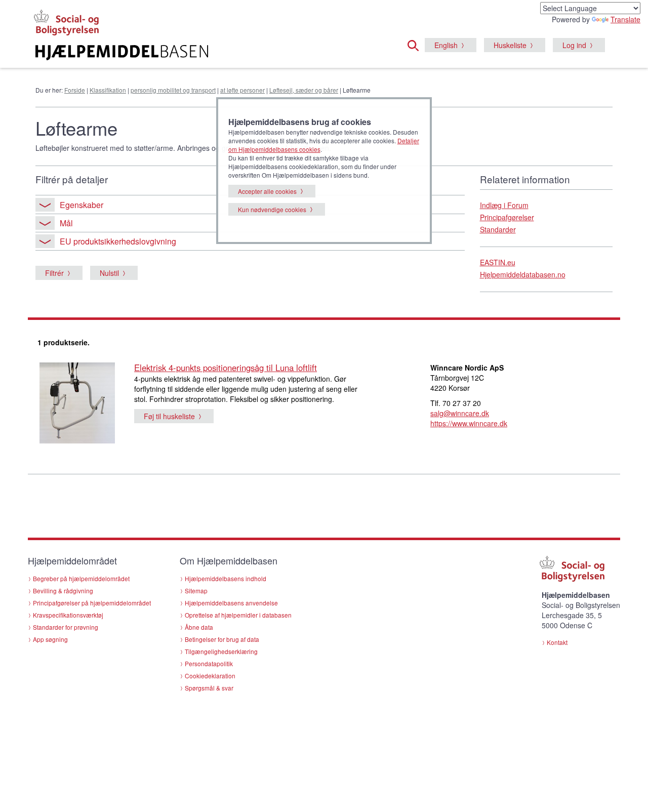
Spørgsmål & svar (209, 687)
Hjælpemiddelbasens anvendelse (231, 602)
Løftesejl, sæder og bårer (303, 90)
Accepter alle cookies (267, 191)
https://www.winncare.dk (468, 423)
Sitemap (196, 590)
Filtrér (54, 273)
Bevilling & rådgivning (63, 590)
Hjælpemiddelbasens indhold (225, 578)
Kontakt (557, 642)
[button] (416, 44)
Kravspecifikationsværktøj (68, 615)
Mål (66, 223)
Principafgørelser (507, 217)
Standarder (498, 229)
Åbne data (199, 627)
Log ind (574, 45)
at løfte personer (242, 90)
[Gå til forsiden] (200, 52)
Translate (625, 19)
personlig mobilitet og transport (173, 90)
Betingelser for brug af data (222, 639)
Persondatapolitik (209, 663)
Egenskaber (81, 205)
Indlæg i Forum (504, 205)
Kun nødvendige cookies (272, 209)
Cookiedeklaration (210, 675)
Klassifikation (108, 90)
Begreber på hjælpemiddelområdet (81, 578)
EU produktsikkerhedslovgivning (118, 241)
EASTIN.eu (497, 262)
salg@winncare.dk (459, 413)
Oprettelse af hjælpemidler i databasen (238, 615)
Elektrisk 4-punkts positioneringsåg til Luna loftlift (225, 367)
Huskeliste (510, 45)
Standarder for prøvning (65, 627)
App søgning (50, 639)
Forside (74, 90)
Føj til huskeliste (169, 416)
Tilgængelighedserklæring (221, 651)
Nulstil (109, 273)
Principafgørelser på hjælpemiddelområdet (92, 602)
